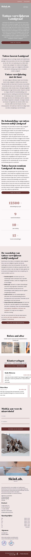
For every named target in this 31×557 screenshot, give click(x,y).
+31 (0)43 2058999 (5, 508)
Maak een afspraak (15, 42)
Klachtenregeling (5, 498)
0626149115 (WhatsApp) (6, 510)
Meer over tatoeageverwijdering (15, 322)
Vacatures (19, 1)
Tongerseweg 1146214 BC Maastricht (5, 506)
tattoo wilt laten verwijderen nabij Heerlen (14, 317)
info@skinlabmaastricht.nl (7, 512)
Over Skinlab (27, 1)
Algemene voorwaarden (6, 495)
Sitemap (3, 500)
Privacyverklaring (5, 497)
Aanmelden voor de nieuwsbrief (15, 429)
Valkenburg (11, 319)
